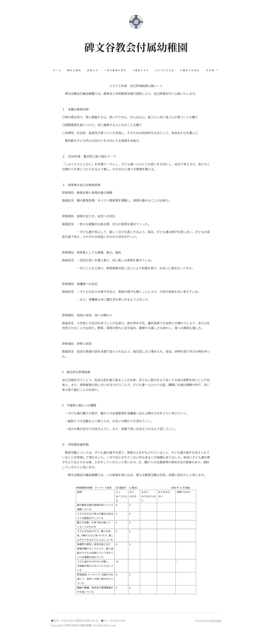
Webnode (215, 620)
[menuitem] (58, 70)
